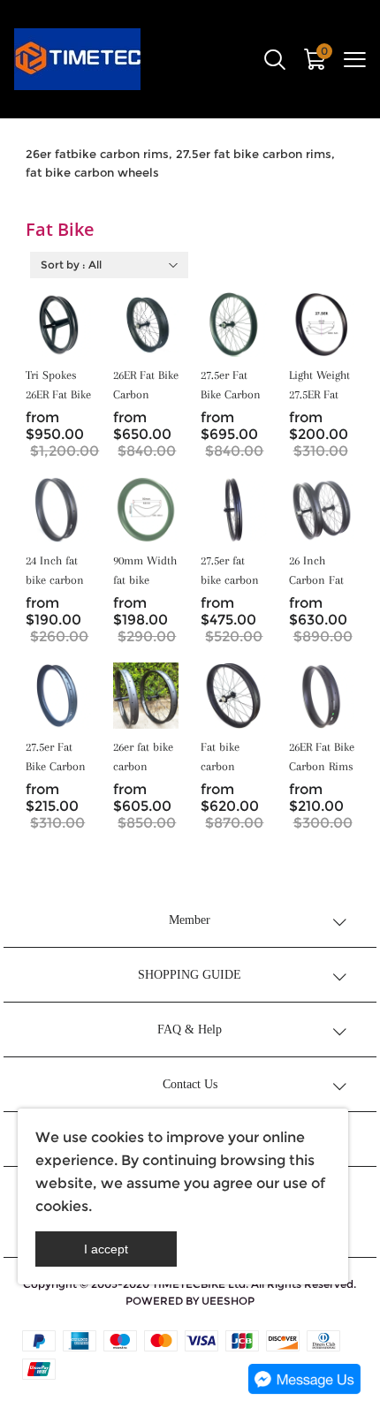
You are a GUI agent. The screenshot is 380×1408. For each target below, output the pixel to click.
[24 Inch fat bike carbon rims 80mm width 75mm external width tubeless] (58, 509)
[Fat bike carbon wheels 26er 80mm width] (233, 695)
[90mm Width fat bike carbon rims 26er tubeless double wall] (146, 509)
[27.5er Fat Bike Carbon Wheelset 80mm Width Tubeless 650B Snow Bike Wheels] (233, 324)
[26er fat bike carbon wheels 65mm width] (146, 695)
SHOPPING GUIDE (189, 974)
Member (189, 920)
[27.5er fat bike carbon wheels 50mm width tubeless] (233, 509)
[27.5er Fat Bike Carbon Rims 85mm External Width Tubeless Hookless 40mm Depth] (58, 695)
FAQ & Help (189, 1029)
